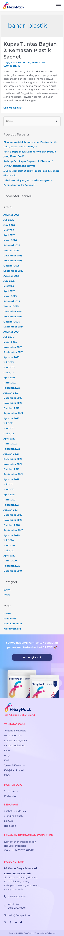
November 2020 (12, 520)
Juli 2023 (8, 362)
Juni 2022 (9, 428)
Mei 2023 (8, 372)
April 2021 (9, 494)
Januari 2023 (11, 393)
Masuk (7, 613)
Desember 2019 (12, 571)
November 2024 (12, 316)
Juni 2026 (9, 225)
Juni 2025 (9, 281)
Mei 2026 (8, 230)
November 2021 (12, 464)
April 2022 (9, 438)
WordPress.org (12, 628)
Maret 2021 (9, 499)
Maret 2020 (10, 560)
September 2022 (13, 413)
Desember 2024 (12, 311)
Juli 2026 (8, 220)
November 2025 (12, 260)
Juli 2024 (8, 337)
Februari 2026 (11, 245)
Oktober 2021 (11, 469)
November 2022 (12, 403)
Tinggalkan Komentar (16, 62)
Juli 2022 (8, 423)
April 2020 (9, 555)
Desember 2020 (12, 515)
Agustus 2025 (11, 276)
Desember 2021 (12, 459)
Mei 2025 (8, 286)
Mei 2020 (8, 550)
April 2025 (9, 291)
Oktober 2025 (11, 265)
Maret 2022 (10, 443)
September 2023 (13, 352)
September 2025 (13, 270)
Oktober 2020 (11, 525)
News (35, 62)
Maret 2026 (10, 240)
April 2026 (9, 235)
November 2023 (12, 347)
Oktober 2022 (11, 408)
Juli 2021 (8, 484)
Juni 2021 (8, 489)
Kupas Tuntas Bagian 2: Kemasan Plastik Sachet (30, 50)
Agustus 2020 (11, 535)
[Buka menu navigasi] (58, 5)
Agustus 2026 (11, 214)
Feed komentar (12, 623)
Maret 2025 (10, 296)
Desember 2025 (12, 255)
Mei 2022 (8, 433)
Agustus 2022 (11, 418)
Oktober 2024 (11, 321)
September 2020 (13, 530)
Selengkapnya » (13, 107)
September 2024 (13, 326)
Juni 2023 (9, 367)
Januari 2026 (11, 250)
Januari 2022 (11, 454)
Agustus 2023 (11, 357)
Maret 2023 (10, 382)
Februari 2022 (11, 448)
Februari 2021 (11, 504)
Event (6, 589)
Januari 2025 (11, 306)
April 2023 (9, 377)
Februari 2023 (11, 387)
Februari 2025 (11, 301)
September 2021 (13, 474)
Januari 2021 (10, 510)
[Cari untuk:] (32, 121)
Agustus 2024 (11, 331)
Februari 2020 (11, 565)
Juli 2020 (8, 540)
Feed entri (9, 618)
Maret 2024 (10, 342)
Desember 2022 (12, 398)
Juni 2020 (9, 545)
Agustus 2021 (11, 479)
